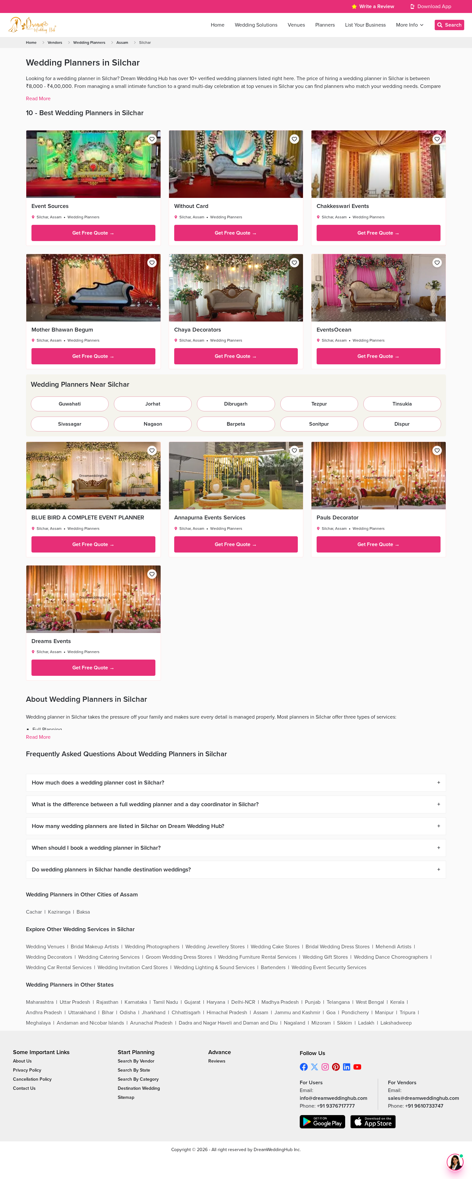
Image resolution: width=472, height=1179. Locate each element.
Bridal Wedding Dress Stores (337, 946)
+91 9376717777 (336, 1106)
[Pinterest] (336, 1067)
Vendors (55, 42)
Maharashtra (40, 1002)
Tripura (407, 1012)
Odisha (128, 1012)
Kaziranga (59, 912)
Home (31, 42)
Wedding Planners (89, 42)
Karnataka (136, 1002)
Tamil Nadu (165, 1002)
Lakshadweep (396, 1023)
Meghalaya (38, 1023)
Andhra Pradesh (44, 1012)
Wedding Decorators (49, 957)
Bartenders (273, 967)
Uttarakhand (82, 1012)
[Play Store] (322, 1121)
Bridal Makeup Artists (95, 946)
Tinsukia (402, 404)
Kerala (397, 1002)
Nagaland (294, 1023)
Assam (122, 42)
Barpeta (236, 424)
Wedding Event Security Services (329, 967)
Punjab (313, 1002)
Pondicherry (355, 1012)
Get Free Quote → (93, 233)
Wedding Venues (45, 946)
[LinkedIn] (347, 1067)
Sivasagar (69, 424)
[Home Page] (32, 25)
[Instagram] (325, 1067)
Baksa (83, 912)
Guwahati (70, 404)
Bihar (108, 1012)
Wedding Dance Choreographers (391, 957)
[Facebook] (304, 1067)
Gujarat (192, 1002)
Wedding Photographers (152, 946)
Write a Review (376, 6)
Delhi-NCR (243, 1002)
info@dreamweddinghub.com (333, 1098)
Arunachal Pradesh (151, 1023)
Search (453, 25)
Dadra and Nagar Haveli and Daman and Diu (228, 1023)
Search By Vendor (136, 1061)
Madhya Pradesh (280, 1002)
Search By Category (138, 1079)
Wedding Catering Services (108, 957)
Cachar (34, 912)
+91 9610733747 (424, 1106)
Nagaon (153, 424)
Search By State (134, 1070)
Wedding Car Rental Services (58, 967)
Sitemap (126, 1097)
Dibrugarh (236, 404)
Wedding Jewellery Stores (215, 946)
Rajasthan (107, 1002)
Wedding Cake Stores (275, 946)
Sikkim (344, 1023)
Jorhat (152, 404)
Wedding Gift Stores (325, 957)
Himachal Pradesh (227, 1012)
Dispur (402, 424)
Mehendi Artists (393, 946)
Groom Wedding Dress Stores (179, 957)
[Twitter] (314, 1067)
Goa (330, 1012)
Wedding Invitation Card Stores (133, 967)
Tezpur (319, 404)
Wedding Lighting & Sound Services (214, 967)
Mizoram (321, 1023)
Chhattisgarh (186, 1012)
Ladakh (366, 1023)
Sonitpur (319, 424)
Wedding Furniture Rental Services (257, 957)
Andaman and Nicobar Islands (90, 1023)
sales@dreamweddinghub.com (423, 1098)
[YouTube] (357, 1067)
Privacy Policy (27, 1070)
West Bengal (370, 1002)
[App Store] (373, 1121)
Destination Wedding (139, 1088)
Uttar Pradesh (75, 1002)
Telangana (338, 1002)
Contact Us (24, 1088)
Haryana (216, 1002)
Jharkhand (153, 1012)
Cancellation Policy (32, 1079)
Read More (38, 98)
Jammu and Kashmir (297, 1012)
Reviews (216, 1061)
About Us (22, 1061)
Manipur (384, 1012)
